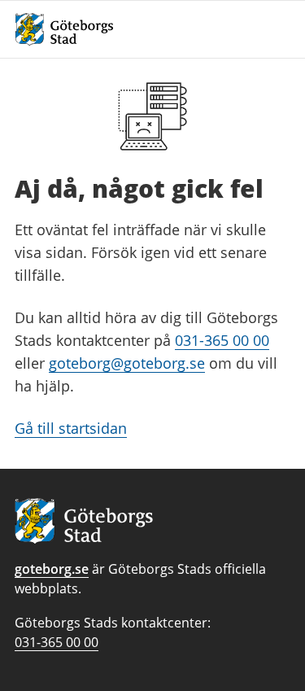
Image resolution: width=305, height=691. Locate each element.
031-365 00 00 (222, 340)
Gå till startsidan (71, 428)
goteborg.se (52, 569)
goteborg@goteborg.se (127, 363)
